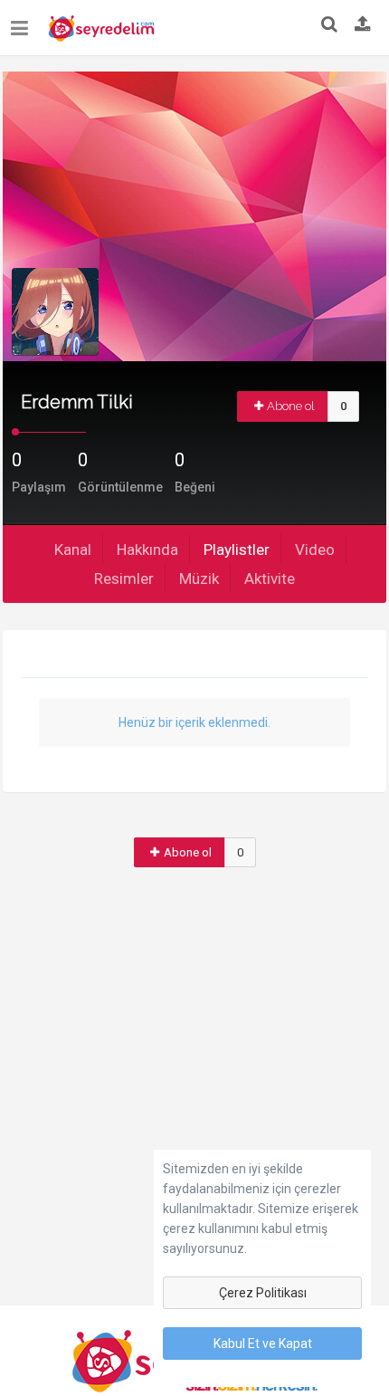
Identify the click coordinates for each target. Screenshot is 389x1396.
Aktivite (269, 578)
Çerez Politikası (263, 1293)
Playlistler (237, 549)
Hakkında (147, 549)
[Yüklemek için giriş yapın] (363, 25)
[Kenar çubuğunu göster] (23, 21)
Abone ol (291, 406)
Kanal (72, 549)
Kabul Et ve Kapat (262, 1343)
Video (315, 549)
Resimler (124, 578)
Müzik (199, 578)
